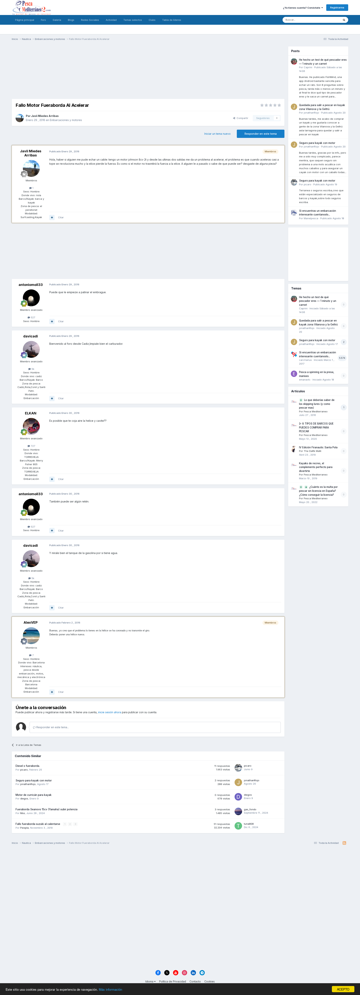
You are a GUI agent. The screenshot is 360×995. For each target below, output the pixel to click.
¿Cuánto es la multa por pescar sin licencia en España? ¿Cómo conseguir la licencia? (318, 490)
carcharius (305, 359)
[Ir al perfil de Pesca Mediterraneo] (294, 401)
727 (32, 445)
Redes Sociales (90, 19)
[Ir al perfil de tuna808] (238, 826)
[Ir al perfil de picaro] (238, 767)
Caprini (308, 67)
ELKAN (30, 413)
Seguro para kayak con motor (34, 780)
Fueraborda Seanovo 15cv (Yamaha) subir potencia (46, 809)
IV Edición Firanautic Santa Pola (318, 447)
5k (32, 368)
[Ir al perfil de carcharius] (294, 354)
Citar (61, 217)
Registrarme (337, 7)
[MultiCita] (52, 217)
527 (32, 317)
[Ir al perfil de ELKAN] (31, 426)
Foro (43, 19)
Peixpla (24, 827)
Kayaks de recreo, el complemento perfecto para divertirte (315, 467)
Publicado (333, 112)
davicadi (30, 336)
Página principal (24, 19)
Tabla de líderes (171, 19)
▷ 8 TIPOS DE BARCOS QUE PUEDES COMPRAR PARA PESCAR (316, 427)
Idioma (149, 981)
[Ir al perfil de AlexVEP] (31, 635)
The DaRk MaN (312, 450)
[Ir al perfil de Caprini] (294, 61)
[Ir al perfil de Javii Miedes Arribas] (20, 118)
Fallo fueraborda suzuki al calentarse (38, 823)
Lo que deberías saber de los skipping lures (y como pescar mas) (316, 403)
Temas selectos (132, 19)
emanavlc (304, 379)
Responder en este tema (260, 133)
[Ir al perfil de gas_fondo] (238, 811)
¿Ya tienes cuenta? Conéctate (302, 7)
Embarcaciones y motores (66, 120)
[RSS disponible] (344, 843)
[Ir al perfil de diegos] (238, 797)
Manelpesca (311, 218)
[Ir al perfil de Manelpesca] (294, 212)
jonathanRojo (28, 784)
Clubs (152, 19)
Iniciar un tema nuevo (217, 133)
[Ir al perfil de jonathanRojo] (238, 782)
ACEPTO (343, 989)
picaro (24, 769)
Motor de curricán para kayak (34, 794)
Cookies (209, 981)
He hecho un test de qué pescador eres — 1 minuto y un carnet (317, 301)
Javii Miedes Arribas (45, 115)
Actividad (111, 19)
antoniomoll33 (31, 285)
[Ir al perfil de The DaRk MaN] (294, 449)
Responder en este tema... (52, 727)
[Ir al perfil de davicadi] (31, 349)
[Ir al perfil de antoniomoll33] (31, 297)
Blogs (71, 19)
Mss (22, 813)
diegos (24, 798)
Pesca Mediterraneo (316, 411)
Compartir (241, 118)
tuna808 (249, 823)
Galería (57, 19)
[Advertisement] (148, 72)
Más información (110, 989)
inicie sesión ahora (109, 712)
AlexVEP (31, 622)
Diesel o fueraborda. (28, 765)
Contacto (195, 981)
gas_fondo (250, 809)
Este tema (329, 19)
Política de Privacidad (172, 981)
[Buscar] (344, 20)
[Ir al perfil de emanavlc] (294, 374)
